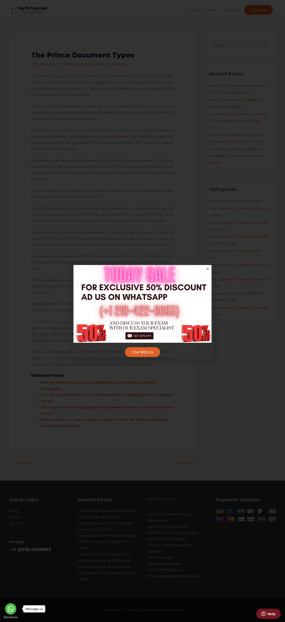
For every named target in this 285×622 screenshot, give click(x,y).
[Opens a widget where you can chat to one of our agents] (268, 614)
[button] (207, 269)
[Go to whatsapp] (10, 608)
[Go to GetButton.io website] (11, 617)
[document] (142, 311)
